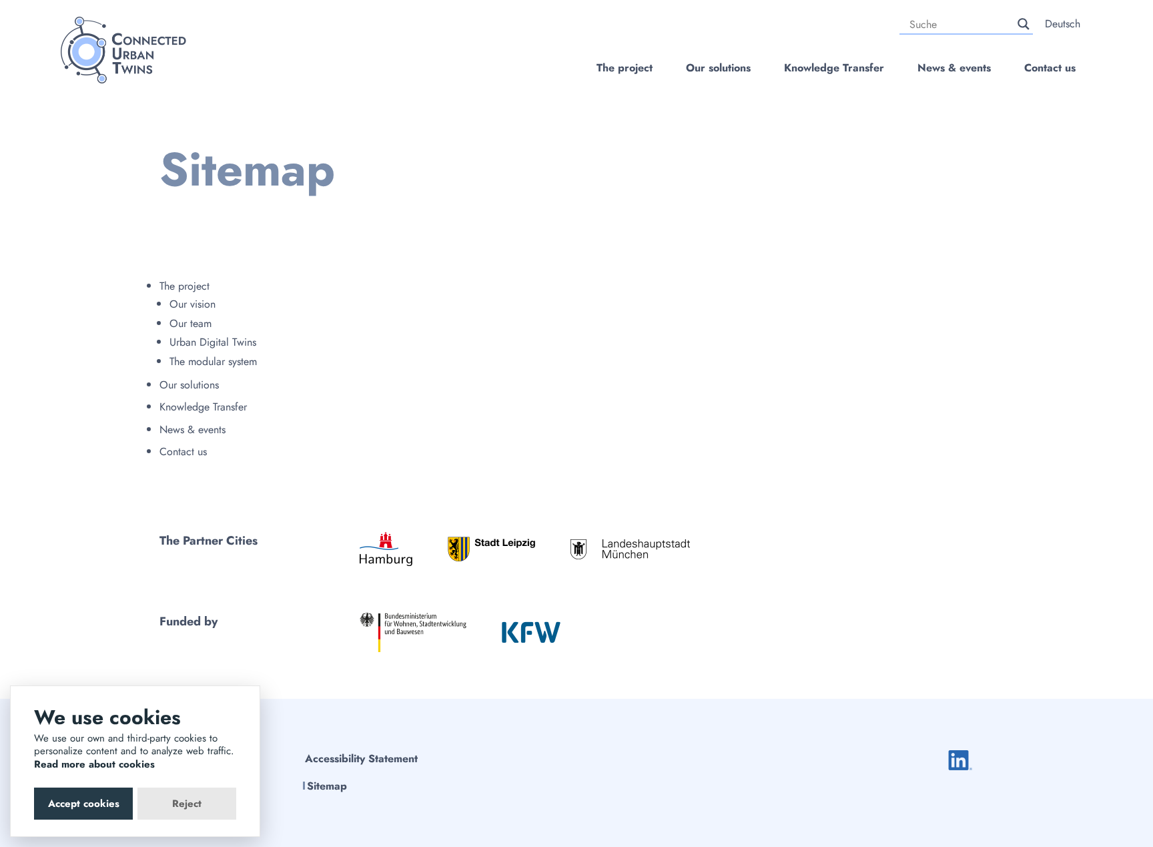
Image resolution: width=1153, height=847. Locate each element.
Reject (187, 803)
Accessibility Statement (361, 758)
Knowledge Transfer (834, 67)
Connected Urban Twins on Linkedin (960, 760)
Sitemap (327, 786)
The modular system (213, 361)
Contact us (1050, 67)
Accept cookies (83, 803)
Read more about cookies (94, 764)
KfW (531, 632)
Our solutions (718, 67)
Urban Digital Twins (212, 342)
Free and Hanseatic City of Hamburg (386, 549)
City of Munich (630, 549)
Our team (190, 323)
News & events (954, 67)
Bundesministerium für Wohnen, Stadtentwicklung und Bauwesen (413, 632)
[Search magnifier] (1023, 24)
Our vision (192, 304)
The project (625, 67)
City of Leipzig (491, 549)
